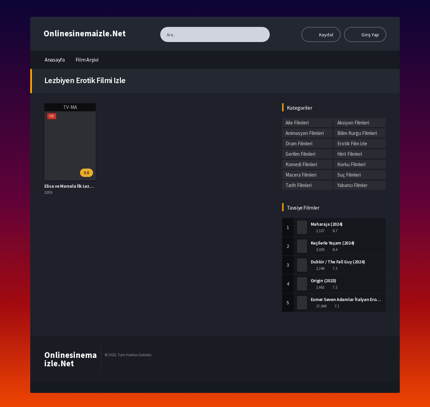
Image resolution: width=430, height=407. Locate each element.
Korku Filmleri (351, 164)
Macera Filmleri (301, 175)
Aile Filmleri (297, 122)
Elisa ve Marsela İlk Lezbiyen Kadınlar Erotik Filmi (93, 186)
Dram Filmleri (299, 143)
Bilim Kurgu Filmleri (357, 133)
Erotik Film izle (352, 143)
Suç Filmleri (349, 175)
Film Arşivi (87, 59)
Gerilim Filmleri (300, 154)
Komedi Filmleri (301, 164)
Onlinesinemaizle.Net (85, 33)
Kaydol (325, 35)
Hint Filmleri (349, 154)
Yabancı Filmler (352, 185)
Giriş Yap (369, 35)
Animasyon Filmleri (305, 133)
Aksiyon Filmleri (353, 122)
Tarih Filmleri (299, 185)
